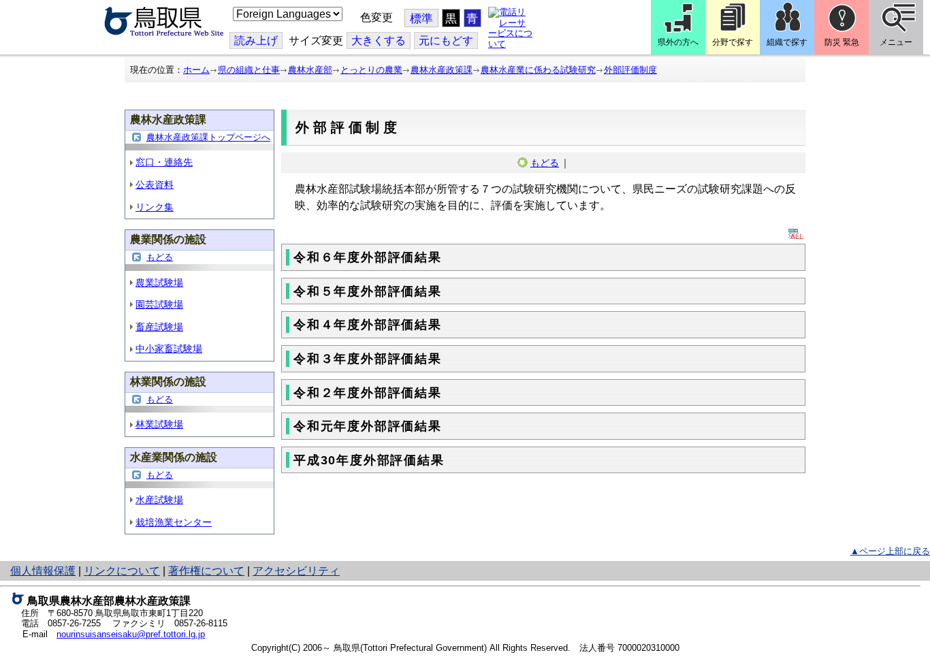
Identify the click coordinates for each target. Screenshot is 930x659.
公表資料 (154, 184)
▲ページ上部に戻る (890, 551)
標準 (421, 18)
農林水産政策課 (441, 70)
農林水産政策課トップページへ (208, 137)
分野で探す (732, 42)
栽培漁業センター (173, 522)
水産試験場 (159, 499)
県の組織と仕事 (249, 70)
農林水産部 (310, 70)
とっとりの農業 (371, 70)
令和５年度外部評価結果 (367, 291)
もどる (159, 257)
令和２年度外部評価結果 (367, 393)
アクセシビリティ (296, 571)
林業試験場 (159, 424)
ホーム (196, 70)
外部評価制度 (630, 70)
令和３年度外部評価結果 (367, 359)
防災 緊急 (841, 42)
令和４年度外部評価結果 (367, 325)
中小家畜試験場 (168, 348)
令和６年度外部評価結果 (367, 257)
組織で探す (787, 42)
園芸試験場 (159, 304)
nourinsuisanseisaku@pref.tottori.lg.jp (131, 634)
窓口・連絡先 (164, 162)
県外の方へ (678, 42)
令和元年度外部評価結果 (367, 426)
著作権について (206, 571)
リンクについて (122, 571)
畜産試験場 (159, 326)
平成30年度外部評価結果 (369, 460)
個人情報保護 (43, 571)
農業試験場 (159, 282)
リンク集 (154, 207)
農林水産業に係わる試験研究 (538, 70)
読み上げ (256, 40)
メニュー (896, 42)
